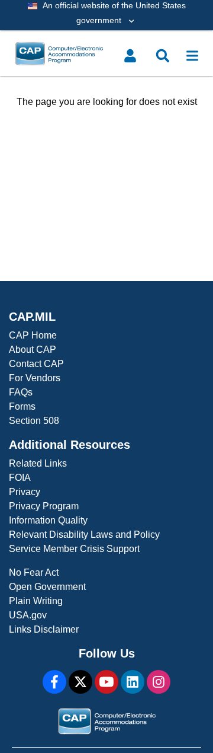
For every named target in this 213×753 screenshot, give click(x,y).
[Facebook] (54, 682)
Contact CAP (36, 364)
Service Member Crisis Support (74, 549)
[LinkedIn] (132, 682)
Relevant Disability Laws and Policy (84, 534)
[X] (80, 682)
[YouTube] (106, 682)
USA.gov (28, 615)
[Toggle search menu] (163, 56)
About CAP (32, 349)
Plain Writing (36, 601)
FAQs (21, 392)
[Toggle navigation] (192, 56)
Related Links (38, 463)
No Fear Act (34, 572)
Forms (22, 406)
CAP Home (33, 335)
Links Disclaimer (44, 629)
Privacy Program (44, 506)
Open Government (47, 587)
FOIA (20, 478)
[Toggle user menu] (130, 56)
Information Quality (48, 520)
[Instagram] (158, 682)
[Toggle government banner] (106, 15)
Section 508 (34, 421)
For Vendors (34, 378)
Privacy (24, 492)
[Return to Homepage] (84, 54)
